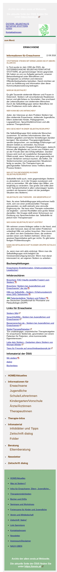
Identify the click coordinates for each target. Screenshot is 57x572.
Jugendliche (18, 390)
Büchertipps (12, 365)
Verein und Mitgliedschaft (21, 515)
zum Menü (9, 40)
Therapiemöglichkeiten (20, 494)
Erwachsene (18, 385)
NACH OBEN (16, 546)
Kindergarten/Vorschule (26, 401)
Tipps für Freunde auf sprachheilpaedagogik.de (28, 348)
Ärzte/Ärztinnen (20, 406)
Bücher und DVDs (18, 499)
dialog (9, 362)
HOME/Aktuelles (17, 375)
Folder (14, 438)
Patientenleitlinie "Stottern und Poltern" (28, 298)
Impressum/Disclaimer (20, 541)
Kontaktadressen (13, 32)
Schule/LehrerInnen (23, 395)
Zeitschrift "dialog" (18, 520)
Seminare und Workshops (22, 504)
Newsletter (14, 456)
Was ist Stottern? (18, 483)
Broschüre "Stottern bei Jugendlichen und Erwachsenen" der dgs (26, 287)
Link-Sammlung (17, 525)
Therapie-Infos (16, 418)
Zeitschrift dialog (21, 433)
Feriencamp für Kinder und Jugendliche (28, 509)
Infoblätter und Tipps (24, 428)
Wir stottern (12, 358)
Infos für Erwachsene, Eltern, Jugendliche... (30, 488)
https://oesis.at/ (29, 17)
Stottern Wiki (12, 313)
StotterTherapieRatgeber (18, 329)
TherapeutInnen (21, 411)
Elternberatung (20, 449)
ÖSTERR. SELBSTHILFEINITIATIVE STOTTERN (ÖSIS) (17, 26)
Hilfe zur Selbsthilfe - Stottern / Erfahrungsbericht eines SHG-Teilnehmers (29, 293)
